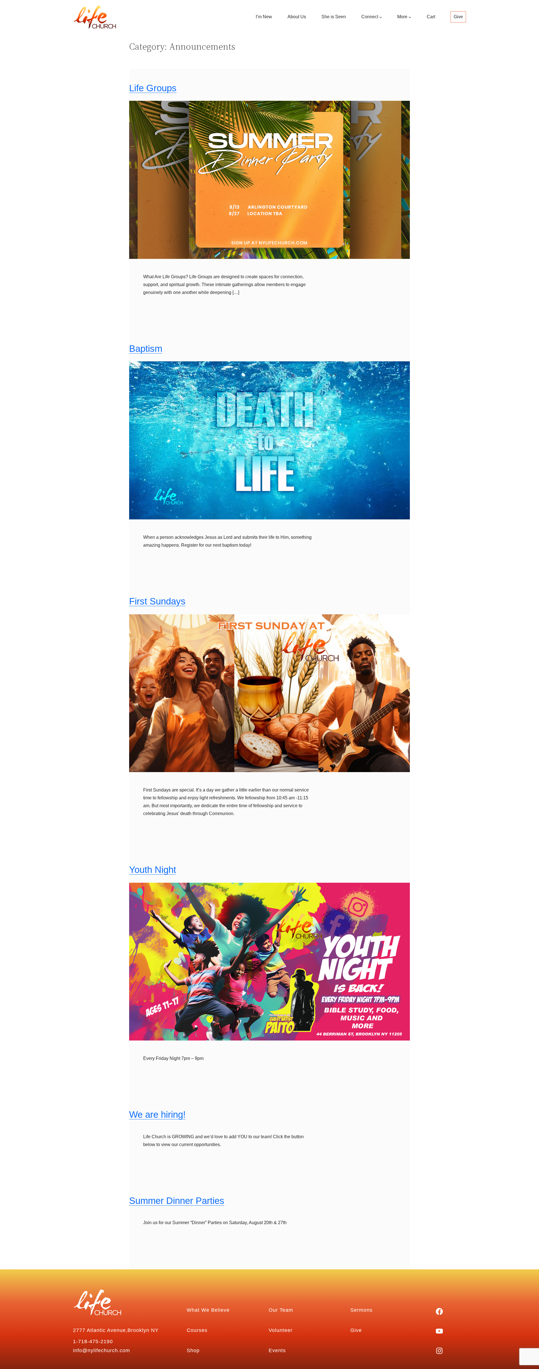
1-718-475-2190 (93, 1341)
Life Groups (153, 88)
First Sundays (157, 601)
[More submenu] (409, 17)
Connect (369, 16)
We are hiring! (157, 1115)
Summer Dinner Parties (176, 1201)
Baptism (145, 349)
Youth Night (152, 870)
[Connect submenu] (380, 17)
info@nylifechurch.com (101, 1350)
